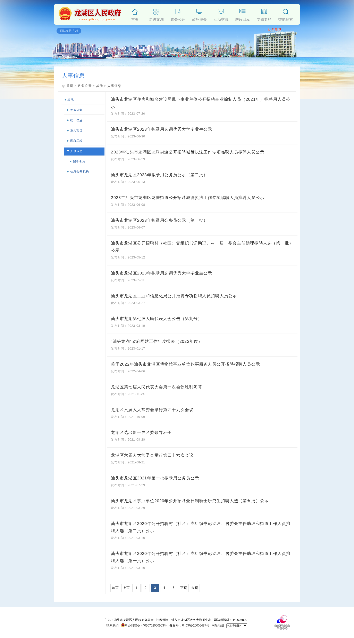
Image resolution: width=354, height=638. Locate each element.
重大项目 (76, 130)
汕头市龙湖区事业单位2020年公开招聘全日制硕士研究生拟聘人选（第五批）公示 (190, 501)
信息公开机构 (79, 171)
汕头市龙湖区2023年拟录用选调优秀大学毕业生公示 (161, 129)
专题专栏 (264, 18)
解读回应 (242, 18)
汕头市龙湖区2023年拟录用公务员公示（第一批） (159, 220)
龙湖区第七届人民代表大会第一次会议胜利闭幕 (156, 387)
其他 (99, 86)
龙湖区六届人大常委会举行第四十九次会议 (152, 409)
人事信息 (114, 86)
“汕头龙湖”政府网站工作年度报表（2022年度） (156, 341)
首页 (134, 18)
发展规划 (76, 110)
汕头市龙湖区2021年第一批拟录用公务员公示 (155, 478)
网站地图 (218, 625)
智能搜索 (285, 18)
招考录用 (79, 161)
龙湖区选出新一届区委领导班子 (141, 432)
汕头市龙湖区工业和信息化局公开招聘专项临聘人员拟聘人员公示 (174, 296)
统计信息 (76, 120)
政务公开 (177, 18)
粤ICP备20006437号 (195, 625)
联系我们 (112, 625)
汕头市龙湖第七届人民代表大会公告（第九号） (156, 318)
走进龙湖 (156, 18)
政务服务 (199, 18)
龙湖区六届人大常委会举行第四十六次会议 (152, 455)
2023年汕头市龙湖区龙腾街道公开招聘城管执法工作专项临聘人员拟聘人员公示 (187, 152)
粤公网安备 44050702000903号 (146, 625)
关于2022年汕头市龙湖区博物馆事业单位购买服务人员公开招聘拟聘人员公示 (185, 364)
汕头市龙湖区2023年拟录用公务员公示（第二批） (159, 175)
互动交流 (221, 18)
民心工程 (76, 140)
